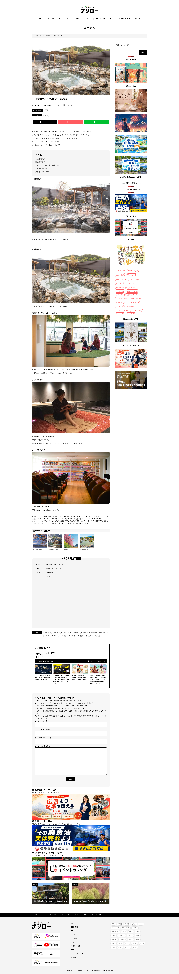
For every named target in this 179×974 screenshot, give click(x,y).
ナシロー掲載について (50, 914)
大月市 (113, 943)
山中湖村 (130, 935)
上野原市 (134, 943)
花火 (119, 283)
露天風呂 (97, 636)
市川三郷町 (123, 939)
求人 (72, 931)
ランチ (119, 298)
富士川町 (114, 939)
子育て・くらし (75, 946)
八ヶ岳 (132, 287)
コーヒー (120, 314)
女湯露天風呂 (40, 159)
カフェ (119, 295)
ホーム (73, 923)
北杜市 (119, 306)
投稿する (74, 957)
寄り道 (48, 636)
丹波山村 (127, 947)
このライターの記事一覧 (97, 661)
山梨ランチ (121, 279)
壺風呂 (84, 632)
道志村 (120, 943)
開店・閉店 (74, 927)
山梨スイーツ (132, 291)
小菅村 (120, 947)
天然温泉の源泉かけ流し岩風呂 (98, 632)
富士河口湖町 (115, 931)
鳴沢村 (142, 943)
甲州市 (131, 931)
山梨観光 (131, 314)
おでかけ (48, 632)
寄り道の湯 (57, 636)
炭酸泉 (89, 636)
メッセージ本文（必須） (43, 746)
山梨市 (137, 931)
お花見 (136, 298)
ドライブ (65, 632)
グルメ (73, 934)
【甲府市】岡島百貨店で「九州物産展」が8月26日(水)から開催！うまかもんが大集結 (80, 677)
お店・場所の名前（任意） (44, 738)
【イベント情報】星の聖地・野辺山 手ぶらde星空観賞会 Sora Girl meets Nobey (43, 677)
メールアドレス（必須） (43, 729)
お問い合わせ (77, 914)
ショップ (74, 942)
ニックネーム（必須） (42, 721)
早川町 (113, 947)
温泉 (46, 111)
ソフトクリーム (122, 310)
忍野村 (137, 939)
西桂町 (135, 947)
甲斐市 (120, 924)
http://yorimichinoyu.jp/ (52, 576)
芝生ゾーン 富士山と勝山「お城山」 (49, 165)
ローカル (74, 938)
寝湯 (65, 636)
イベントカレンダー (65, 914)
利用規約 (86, 914)
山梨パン (133, 270)
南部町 (127, 943)
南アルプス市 (125, 928)
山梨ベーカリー (132, 295)
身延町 (137, 935)
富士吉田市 (121, 935)
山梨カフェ (129, 283)
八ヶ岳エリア (115, 928)
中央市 (113, 935)
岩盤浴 (81, 636)
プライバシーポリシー (97, 914)
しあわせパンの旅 (132, 302)
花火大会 (132, 275)
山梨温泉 (73, 636)
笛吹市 (134, 924)
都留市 (46, 115)
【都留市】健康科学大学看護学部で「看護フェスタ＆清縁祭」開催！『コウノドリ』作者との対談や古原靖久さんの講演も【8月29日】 (98, 680)
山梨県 (129, 306)
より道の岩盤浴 (41, 168)
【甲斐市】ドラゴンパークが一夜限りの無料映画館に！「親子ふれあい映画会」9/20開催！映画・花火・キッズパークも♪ (61, 680)
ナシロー (120, 291)
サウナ (56, 632)
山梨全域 (135, 928)
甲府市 (119, 302)
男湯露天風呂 (40, 162)
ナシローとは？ (38, 914)
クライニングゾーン (42, 172)
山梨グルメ (121, 287)
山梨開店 (121, 270)
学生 (72, 950)
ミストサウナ (75, 632)
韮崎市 (124, 931)
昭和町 (127, 924)
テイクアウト (136, 310)
